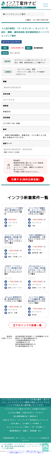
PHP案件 (36, 423)
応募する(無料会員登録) (25, 179)
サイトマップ (22, 420)
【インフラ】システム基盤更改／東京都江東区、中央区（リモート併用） (13, 238)
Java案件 (26, 423)
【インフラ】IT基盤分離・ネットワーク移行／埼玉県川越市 (37, 210)
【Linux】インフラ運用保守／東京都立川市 (13, 209)
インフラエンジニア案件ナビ (19, 7)
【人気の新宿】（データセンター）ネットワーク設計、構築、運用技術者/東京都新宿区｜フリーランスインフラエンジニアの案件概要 (25, 446)
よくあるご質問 (14, 413)
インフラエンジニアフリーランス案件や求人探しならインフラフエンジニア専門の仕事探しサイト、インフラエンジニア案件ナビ (28, 451)
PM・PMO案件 (37, 427)
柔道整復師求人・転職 (18, 431)
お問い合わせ (28, 413)
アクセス (38, 413)
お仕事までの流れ (39, 409)
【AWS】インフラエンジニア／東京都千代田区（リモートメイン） (13, 268)
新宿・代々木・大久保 (11, 152)
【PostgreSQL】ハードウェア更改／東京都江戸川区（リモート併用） (37, 269)
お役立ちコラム (8, 420)
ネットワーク (27, 149)
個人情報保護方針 (20, 416)
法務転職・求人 (35, 431)
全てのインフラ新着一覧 (27, 325)
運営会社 (33, 416)
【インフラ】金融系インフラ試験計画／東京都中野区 (37, 299)
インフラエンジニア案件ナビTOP (17, 409)
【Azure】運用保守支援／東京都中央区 (13, 298)
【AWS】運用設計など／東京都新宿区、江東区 (37, 237)
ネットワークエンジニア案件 (18, 427)
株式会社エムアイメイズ (39, 420)
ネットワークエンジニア (12, 87)
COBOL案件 (15, 423)
